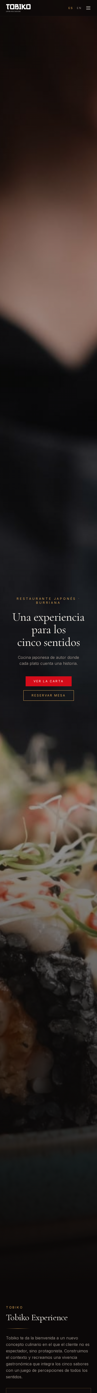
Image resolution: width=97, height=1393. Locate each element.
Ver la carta (49, 681)
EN (79, 8)
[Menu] (88, 8)
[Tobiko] (18, 8)
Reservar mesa (49, 695)
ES (70, 8)
